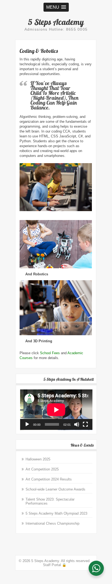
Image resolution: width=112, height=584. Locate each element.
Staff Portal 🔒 (54, 565)
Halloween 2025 (38, 459)
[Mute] (76, 424)
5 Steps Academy (56, 22)
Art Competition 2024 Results (49, 479)
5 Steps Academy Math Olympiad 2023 (56, 513)
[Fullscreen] (85, 424)
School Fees (50, 353)
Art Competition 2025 (42, 469)
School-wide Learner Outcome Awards (55, 489)
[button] (56, 7)
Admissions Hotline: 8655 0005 (56, 29)
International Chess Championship (52, 523)
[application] (56, 409)
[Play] (27, 424)
